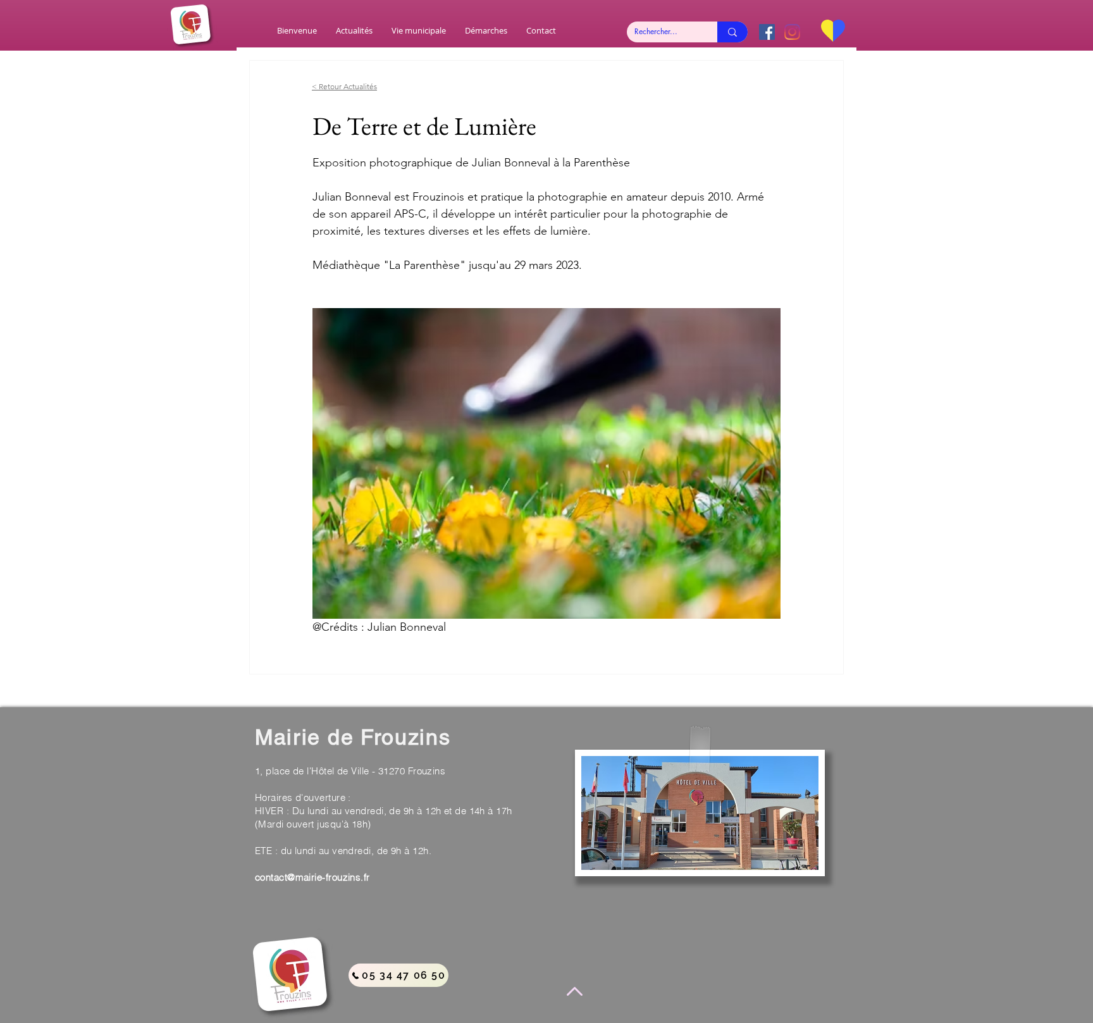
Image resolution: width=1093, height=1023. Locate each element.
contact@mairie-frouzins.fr (312, 877)
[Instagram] (792, 32)
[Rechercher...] (732, 32)
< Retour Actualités (344, 86)
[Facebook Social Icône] (767, 32)
